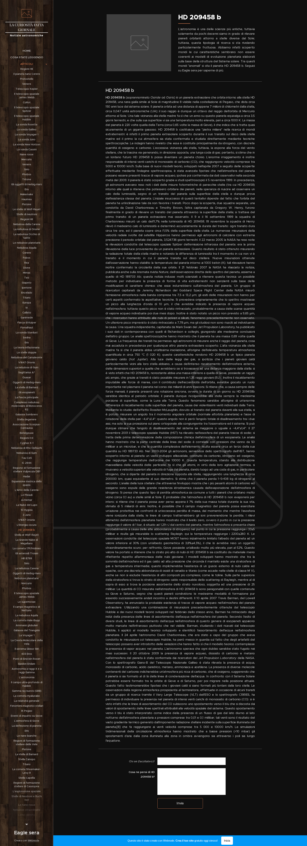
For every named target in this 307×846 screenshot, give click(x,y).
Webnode (33, 840)
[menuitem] (26, 51)
